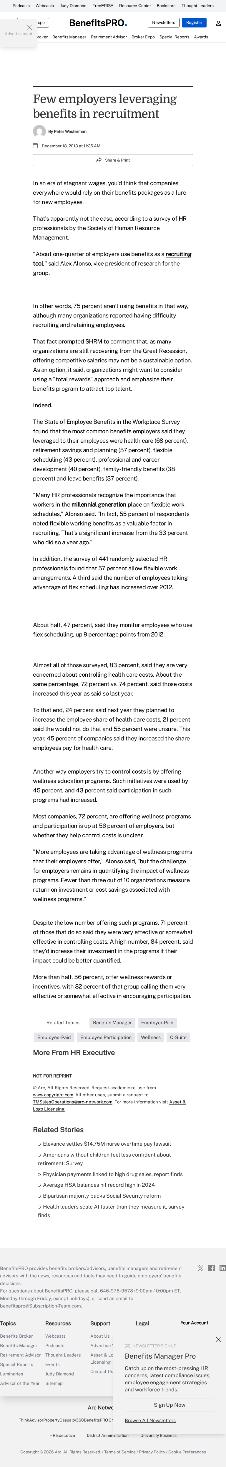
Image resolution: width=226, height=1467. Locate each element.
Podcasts (21, 5)
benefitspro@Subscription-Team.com (40, 1306)
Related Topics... (65, 1022)
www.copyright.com (53, 1094)
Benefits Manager (18, 1345)
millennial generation (99, 504)
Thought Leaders (198, 5)
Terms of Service (120, 1452)
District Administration (108, 1435)
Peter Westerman (70, 131)
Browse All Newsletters (150, 1420)
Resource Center (135, 5)
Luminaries (11, 1373)
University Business (158, 1435)
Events (52, 1364)
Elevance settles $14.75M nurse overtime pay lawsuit (107, 1144)
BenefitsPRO (96, 1420)
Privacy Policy (152, 1452)
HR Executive (62, 1435)
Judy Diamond (73, 5)
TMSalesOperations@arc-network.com (72, 1101)
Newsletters (163, 22)
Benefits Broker (16, 1336)
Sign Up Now (169, 1405)
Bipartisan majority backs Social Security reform (102, 1196)
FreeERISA (102, 5)
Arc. (58, 1452)
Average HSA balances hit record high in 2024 (99, 1185)
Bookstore (166, 5)
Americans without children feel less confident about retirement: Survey (104, 1159)
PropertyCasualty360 (63, 1420)
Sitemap (54, 1383)
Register (194, 22)
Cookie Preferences (187, 1452)
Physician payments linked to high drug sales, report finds (113, 1174)
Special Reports (16, 1364)
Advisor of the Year (20, 1383)
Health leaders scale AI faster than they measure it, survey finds (111, 1211)
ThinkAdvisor (31, 1420)
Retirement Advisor (20, 1354)
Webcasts (45, 5)
